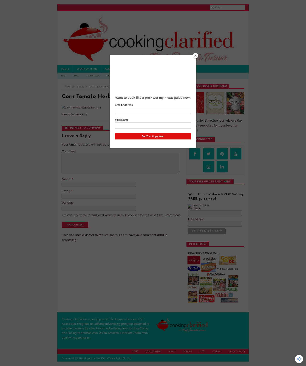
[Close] (195, 55)
